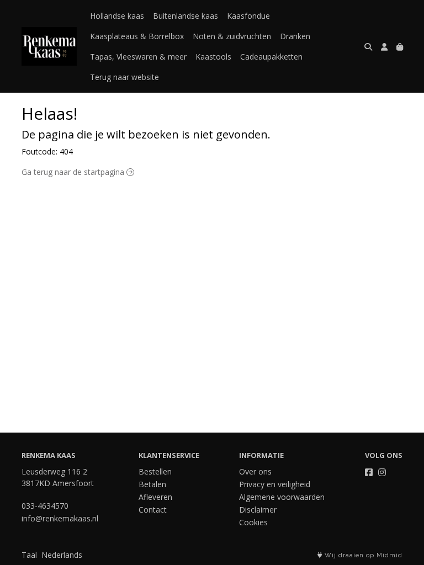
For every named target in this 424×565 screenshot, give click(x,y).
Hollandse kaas (117, 15)
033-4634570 (45, 505)
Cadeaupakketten (271, 56)
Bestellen (155, 471)
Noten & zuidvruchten (232, 36)
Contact (153, 509)
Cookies (253, 522)
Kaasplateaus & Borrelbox (137, 36)
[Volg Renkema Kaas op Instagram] (382, 472)
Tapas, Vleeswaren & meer (138, 56)
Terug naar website (124, 77)
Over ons (255, 471)
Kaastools (213, 56)
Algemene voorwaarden (282, 497)
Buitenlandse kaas (185, 15)
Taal (29, 555)
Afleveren (155, 497)
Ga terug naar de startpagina (74, 172)
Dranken (295, 36)
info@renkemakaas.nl (60, 518)
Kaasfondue (248, 15)
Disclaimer (258, 509)
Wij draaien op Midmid (362, 555)
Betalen (152, 484)
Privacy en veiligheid (274, 484)
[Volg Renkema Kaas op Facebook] (369, 472)
